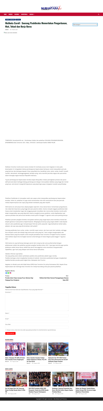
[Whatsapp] (8, 273)
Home (8, 384)
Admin (6, 29)
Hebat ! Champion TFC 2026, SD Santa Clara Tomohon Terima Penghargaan (15, 358)
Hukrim (30, 354)
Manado (13, 384)
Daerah (31, 14)
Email (7, 319)
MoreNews (56, 399)
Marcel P (7, 361)
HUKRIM (10, 14)
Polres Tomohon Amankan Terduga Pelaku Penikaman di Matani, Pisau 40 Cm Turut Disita (36, 359)
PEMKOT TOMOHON (10, 19)
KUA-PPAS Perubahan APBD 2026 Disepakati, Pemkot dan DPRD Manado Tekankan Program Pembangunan (38, 390)
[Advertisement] (11, 2)
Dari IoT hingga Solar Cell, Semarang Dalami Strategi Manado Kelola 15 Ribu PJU (15, 390)
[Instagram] (10, 273)
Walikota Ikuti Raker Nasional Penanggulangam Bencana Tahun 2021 (54, 278)
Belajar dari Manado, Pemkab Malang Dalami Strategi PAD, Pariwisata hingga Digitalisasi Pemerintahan (86, 390)
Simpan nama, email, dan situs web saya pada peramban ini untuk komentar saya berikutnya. (31, 330)
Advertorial (24, 14)
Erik (6, 393)
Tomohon (18, 19)
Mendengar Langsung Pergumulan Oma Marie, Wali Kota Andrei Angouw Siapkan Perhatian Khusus (62, 390)
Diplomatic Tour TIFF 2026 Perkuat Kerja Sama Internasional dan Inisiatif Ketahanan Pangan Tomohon (58, 359)
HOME (5, 14)
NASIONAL (17, 14)
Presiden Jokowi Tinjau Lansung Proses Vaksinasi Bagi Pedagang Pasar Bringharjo (19, 278)
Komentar (8, 292)
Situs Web (8, 324)
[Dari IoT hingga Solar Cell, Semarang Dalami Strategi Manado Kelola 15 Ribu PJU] (16, 379)
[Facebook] (6, 273)
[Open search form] (98, 14)
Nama (7, 313)
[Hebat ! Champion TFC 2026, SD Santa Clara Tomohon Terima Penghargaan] (15, 349)
